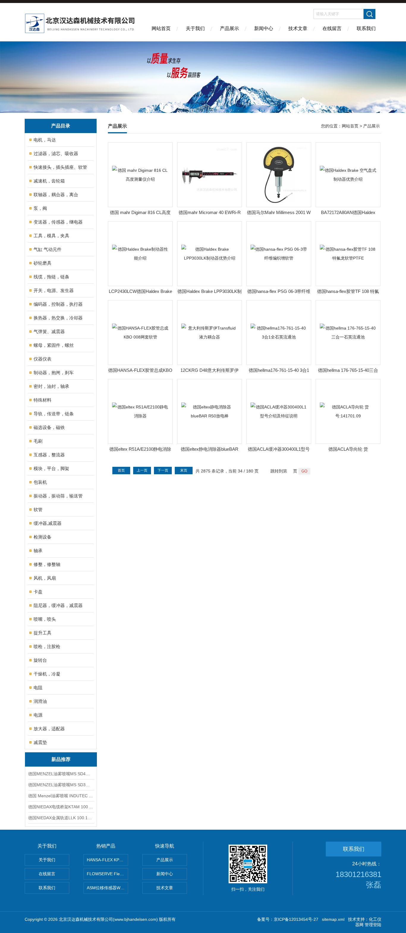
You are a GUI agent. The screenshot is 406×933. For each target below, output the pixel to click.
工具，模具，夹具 (51, 235)
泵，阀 (40, 208)
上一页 (142, 470)
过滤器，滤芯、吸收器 (56, 153)
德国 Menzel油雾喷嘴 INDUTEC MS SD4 (61, 795)
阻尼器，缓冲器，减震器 (58, 605)
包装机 (40, 482)
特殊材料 (42, 399)
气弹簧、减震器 (49, 331)
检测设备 (42, 536)
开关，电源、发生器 (54, 290)
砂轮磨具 (42, 263)
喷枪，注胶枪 (47, 646)
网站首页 (161, 28)
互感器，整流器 (49, 454)
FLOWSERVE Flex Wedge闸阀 (107, 873)
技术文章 (297, 28)
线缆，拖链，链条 (51, 276)
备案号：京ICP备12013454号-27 (287, 919)
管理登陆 (373, 924)
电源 (38, 714)
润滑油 (40, 701)
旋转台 (40, 660)
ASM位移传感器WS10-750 (107, 887)
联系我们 (366, 28)
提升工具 (42, 632)
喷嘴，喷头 (45, 619)
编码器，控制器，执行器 (58, 304)
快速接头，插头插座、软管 (60, 167)
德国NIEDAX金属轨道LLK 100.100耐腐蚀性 (61, 817)
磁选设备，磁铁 (49, 427)
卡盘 (38, 591)
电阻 (38, 687)
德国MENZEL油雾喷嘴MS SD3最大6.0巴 (61, 784)
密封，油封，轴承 (51, 386)
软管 (38, 509)
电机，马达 (45, 139)
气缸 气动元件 (48, 249)
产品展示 (229, 28)
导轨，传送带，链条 (54, 413)
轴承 (38, 550)
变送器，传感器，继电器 (58, 221)
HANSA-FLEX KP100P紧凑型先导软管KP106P (107, 859)
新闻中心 (263, 28)
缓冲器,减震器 (48, 523)
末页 (183, 470)
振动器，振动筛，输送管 (58, 495)
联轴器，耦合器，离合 (56, 194)
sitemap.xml (333, 919)
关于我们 (195, 28)
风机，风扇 (45, 578)
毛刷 (38, 441)
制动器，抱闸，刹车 (54, 372)
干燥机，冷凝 (47, 673)
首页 (121, 470)
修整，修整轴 (47, 564)
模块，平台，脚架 (51, 468)
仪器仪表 (42, 358)
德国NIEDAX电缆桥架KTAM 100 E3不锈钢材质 (61, 806)
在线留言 (332, 28)
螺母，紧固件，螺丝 (54, 345)
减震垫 (40, 742)
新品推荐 (60, 759)
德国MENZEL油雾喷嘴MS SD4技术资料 (61, 773)
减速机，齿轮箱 (49, 180)
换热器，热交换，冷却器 (58, 317)
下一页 (163, 470)
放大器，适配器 (49, 728)
